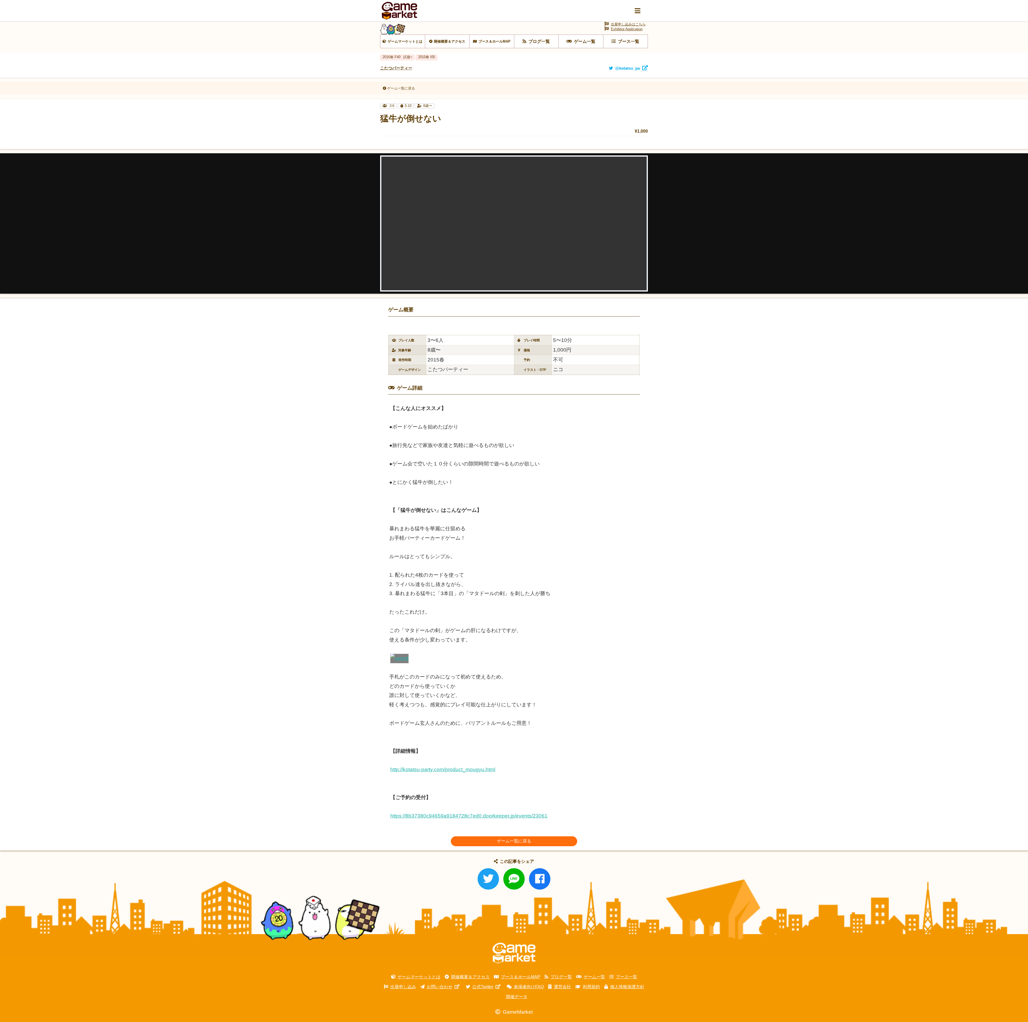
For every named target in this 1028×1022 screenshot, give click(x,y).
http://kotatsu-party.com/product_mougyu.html (442, 769)
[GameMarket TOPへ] (514, 953)
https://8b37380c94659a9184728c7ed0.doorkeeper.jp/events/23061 (468, 816)
